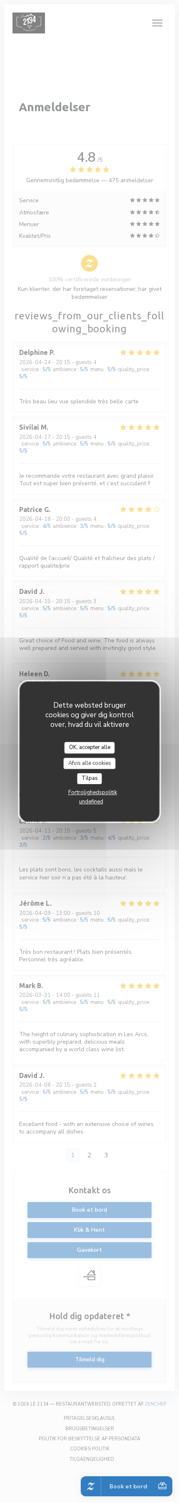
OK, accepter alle (89, 747)
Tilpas (90, 778)
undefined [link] (91, 801)
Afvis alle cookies (89, 763)
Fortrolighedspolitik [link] (92, 792)
